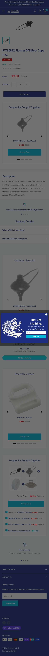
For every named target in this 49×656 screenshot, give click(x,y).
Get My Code (36, 336)
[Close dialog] (46, 314)
